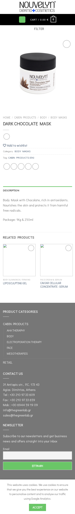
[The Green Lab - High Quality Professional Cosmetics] (37, 7)
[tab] (37, 190)
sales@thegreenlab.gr (18, 415)
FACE (10, 348)
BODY (43, 117)
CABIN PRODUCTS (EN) (21, 157)
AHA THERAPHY (16, 330)
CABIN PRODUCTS (25, 117)
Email (6, 449)
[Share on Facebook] (14, 166)
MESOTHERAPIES (17, 353)
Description (11, 190)
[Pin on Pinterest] (35, 166)
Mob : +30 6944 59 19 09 (20, 405)
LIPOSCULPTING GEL (15, 283)
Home (6, 117)
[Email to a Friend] (28, 166)
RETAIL (7, 362)
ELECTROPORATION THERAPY (24, 342)
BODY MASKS (59, 117)
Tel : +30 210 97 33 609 (19, 395)
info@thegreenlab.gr (17, 410)
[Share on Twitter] (21, 166)
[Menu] (22, 19)
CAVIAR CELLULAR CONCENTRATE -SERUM (54, 284)
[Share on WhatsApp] (6, 166)
